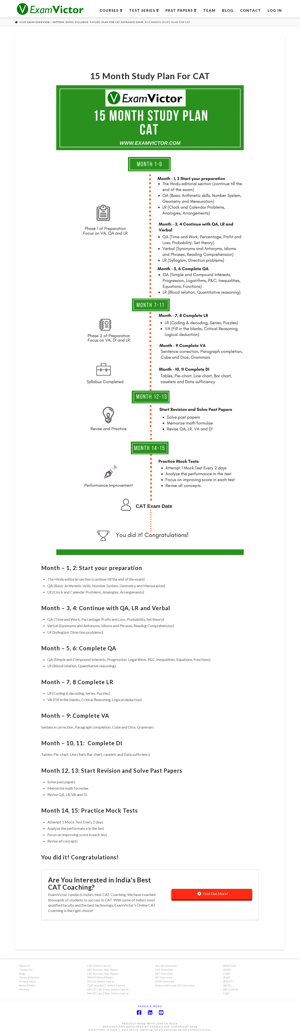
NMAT (227, 969)
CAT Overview (164, 969)
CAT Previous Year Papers (103, 973)
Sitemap (24, 989)
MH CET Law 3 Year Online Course (108, 989)
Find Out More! (215, 893)
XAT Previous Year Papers (102, 969)
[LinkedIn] (150, 1012)
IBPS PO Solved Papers (100, 977)
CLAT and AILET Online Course (106, 985)
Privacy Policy (27, 981)
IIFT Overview (163, 977)
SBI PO (227, 985)
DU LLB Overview (166, 965)
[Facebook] (139, 1012)
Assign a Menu (150, 1006)
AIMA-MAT (229, 965)
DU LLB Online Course (101, 981)
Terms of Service (29, 977)
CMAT (227, 973)
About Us (24, 965)
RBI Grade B (230, 989)
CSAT (226, 993)
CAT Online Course (99, 965)
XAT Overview (164, 973)
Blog (22, 973)
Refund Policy (27, 985)
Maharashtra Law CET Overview (175, 985)
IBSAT (226, 977)
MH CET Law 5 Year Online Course (108, 993)
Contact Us (26, 969)
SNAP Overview (165, 981)
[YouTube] (161, 1012)
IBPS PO (227, 981)
